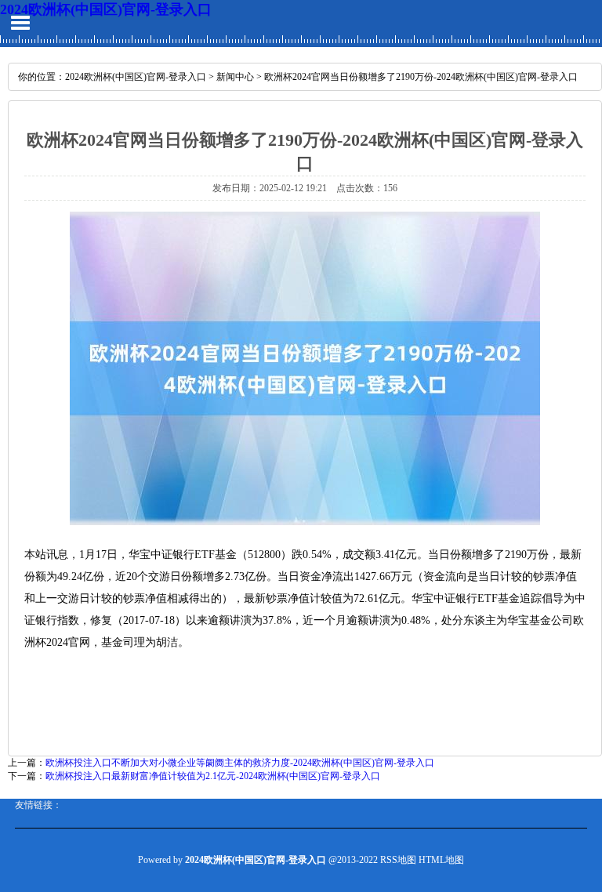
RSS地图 (398, 859)
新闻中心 (235, 76)
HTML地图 (441, 859)
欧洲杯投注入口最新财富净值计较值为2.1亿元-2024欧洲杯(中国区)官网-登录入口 (212, 776)
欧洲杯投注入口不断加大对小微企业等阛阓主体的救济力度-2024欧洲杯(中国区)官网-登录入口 (239, 762)
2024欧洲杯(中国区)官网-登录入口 (106, 9)
